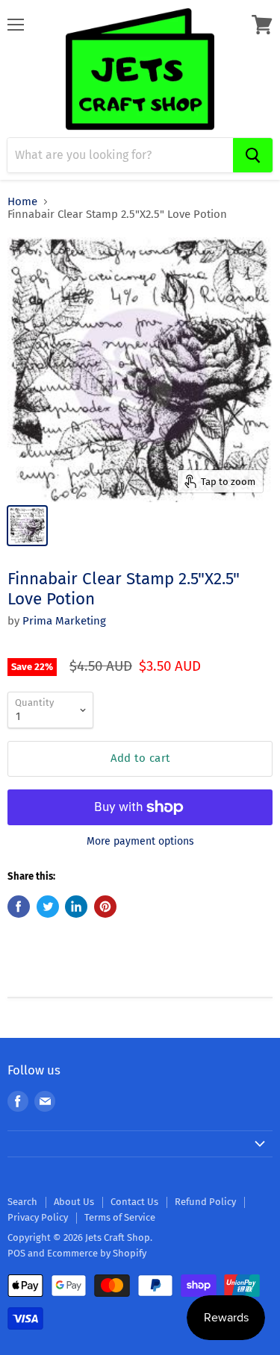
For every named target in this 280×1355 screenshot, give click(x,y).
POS (16, 1253)
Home (22, 201)
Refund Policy (205, 1201)
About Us (74, 1201)
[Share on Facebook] (18, 906)
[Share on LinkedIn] (76, 906)
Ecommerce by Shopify (96, 1253)
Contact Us (134, 1201)
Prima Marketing (64, 621)
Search (22, 1201)
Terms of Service (119, 1217)
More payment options (140, 842)
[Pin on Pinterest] (105, 906)
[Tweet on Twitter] (48, 906)
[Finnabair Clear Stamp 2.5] (27, 526)
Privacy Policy (37, 1217)
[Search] (253, 155)
